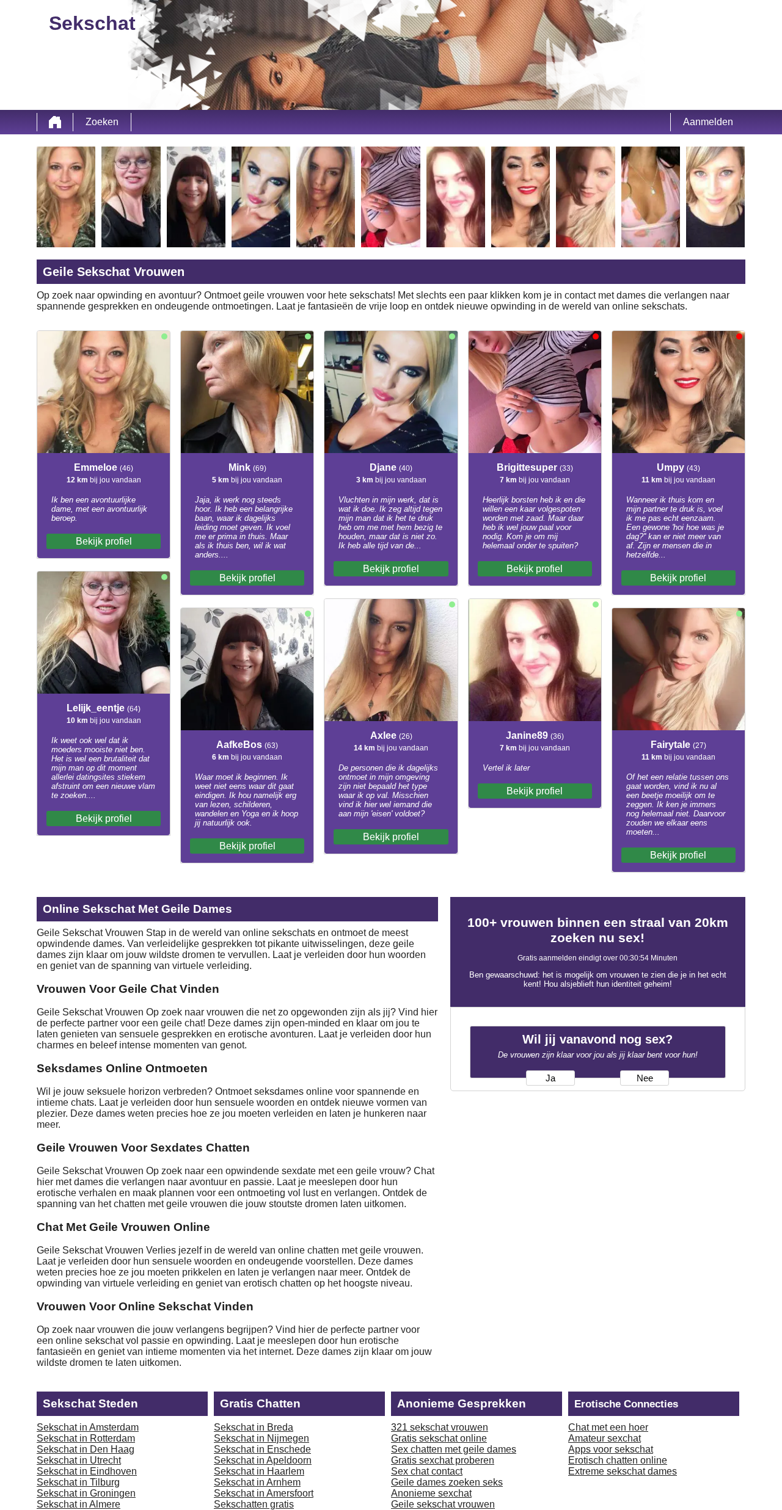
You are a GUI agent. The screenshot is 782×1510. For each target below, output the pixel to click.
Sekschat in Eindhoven (87, 1471)
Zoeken (102, 122)
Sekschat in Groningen (86, 1493)
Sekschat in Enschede (262, 1449)
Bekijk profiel (104, 541)
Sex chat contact (426, 1471)
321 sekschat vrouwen (439, 1427)
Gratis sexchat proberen (442, 1460)
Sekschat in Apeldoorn (263, 1460)
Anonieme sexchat (431, 1493)
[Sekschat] (55, 122)
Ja (550, 1078)
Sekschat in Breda (253, 1427)
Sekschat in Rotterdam (86, 1438)
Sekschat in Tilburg (78, 1482)
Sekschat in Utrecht (79, 1460)
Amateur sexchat (604, 1438)
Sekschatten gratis (254, 1504)
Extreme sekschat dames (622, 1471)
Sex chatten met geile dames (453, 1449)
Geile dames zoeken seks (447, 1482)
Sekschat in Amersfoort (263, 1493)
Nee (645, 1078)
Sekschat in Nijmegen (261, 1438)
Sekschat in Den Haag (85, 1449)
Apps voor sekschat (610, 1449)
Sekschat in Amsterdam (88, 1427)
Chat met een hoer (608, 1427)
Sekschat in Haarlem (259, 1471)
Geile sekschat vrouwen (443, 1504)
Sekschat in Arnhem (257, 1482)
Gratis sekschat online (439, 1438)
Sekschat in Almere (78, 1504)
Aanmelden (708, 122)
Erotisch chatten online (617, 1460)
